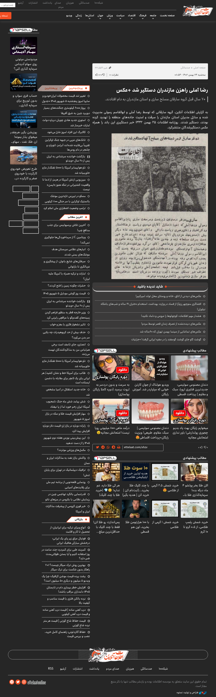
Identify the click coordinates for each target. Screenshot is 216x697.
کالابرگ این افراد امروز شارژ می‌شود (66, 132)
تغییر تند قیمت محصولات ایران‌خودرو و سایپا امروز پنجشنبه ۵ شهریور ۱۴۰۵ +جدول (66, 98)
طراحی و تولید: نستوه (188, 692)
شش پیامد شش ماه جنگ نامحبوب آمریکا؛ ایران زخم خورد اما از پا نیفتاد (68, 404)
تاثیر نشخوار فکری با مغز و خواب (68, 324)
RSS (50, 668)
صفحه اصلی (199, 68)
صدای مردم (59, 5)
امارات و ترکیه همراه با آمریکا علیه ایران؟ (69, 276)
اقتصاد (132, 15)
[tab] (78, 88)
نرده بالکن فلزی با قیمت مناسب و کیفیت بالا (68, 600)
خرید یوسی (31, 210)
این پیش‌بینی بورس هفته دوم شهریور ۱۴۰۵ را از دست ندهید (67, 440)
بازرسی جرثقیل (21, 189)
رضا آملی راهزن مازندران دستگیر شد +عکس (162, 90)
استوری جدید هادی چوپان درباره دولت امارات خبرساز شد (66, 123)
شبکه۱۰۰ (98, 3)
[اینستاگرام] (24, 682)
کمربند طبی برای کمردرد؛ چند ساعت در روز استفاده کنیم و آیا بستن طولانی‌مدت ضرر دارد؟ (66, 554)
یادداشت (47, 3)
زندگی (79, 15)
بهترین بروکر (31, 224)
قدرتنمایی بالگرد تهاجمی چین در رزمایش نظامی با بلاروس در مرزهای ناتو (67, 497)
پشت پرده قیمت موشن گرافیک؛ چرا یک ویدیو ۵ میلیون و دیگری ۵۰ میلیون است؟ (66, 578)
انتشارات (33, 3)
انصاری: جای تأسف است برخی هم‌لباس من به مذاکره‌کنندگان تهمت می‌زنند (69, 349)
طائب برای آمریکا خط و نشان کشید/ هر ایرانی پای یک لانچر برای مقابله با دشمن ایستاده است (66, 378)
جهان (100, 15)
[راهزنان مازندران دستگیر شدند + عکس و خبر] (159, 206)
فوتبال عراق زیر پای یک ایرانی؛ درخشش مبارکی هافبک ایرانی (71, 540)
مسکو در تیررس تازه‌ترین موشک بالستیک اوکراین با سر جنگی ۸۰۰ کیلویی (67, 199)
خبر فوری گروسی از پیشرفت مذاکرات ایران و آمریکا (68, 509)
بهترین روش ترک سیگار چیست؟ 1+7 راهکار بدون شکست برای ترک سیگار (67, 567)
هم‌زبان (70, 3)
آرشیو (20, 3)
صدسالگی (84, 3)
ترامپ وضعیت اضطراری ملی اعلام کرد (64, 208)
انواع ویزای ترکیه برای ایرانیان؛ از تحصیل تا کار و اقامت (70, 529)
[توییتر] (17, 682)
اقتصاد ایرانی (30, 217)
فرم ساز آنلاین (30, 196)
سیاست (120, 15)
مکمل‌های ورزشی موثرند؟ (71, 450)
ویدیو (69, 15)
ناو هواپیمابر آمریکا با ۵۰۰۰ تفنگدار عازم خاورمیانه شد (66, 170)
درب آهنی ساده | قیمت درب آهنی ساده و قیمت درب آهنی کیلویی (66, 612)
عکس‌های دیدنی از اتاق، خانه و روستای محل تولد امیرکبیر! (168, 296)
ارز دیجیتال (15, 224)
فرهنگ (142, 15)
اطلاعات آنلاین (197, 10)
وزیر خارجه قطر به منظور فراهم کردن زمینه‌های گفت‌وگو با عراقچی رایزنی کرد (67, 315)
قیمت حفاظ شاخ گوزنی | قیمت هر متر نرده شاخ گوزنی (66, 622)
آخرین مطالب (75, 217)
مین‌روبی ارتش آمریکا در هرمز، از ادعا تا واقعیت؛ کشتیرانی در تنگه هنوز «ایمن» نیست (66, 184)
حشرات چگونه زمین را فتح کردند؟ (67, 285)
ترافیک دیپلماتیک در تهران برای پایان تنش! (67, 472)
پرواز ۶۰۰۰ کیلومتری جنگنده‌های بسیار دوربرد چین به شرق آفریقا (67, 110)
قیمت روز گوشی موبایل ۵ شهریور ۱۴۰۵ (64, 293)
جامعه (153, 15)
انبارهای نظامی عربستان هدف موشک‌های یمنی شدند (71, 252)
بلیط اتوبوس (30, 231)
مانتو (34, 189)
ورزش (110, 15)
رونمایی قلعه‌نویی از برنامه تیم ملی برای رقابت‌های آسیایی (68, 485)
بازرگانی (79, 519)
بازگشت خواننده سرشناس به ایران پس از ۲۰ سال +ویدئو (68, 158)
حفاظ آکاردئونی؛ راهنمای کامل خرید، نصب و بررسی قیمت (67, 634)
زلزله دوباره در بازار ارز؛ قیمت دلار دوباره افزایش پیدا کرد (66, 428)
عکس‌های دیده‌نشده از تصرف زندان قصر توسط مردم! (171, 323)
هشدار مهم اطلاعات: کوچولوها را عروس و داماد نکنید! (171, 316)
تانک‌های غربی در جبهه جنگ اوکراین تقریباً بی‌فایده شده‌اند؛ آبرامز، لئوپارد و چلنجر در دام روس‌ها (67, 145)
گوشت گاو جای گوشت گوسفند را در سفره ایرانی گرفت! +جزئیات (166, 339)
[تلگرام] (11, 682)
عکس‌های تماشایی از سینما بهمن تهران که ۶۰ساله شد (170, 331)
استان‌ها (89, 15)
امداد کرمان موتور (28, 203)
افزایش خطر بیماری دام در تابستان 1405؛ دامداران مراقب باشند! (68, 589)
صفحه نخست (167, 15)
